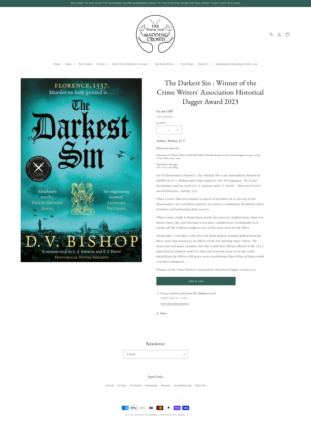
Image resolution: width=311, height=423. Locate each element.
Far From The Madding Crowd (149, 414)
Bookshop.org (182, 385)
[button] (69, 64)
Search (109, 385)
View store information (174, 303)
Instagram (151, 385)
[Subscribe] (184, 354)
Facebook (136, 385)
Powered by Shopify (175, 414)
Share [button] (163, 313)
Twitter (121, 385)
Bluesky (166, 385)
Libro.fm (200, 385)
